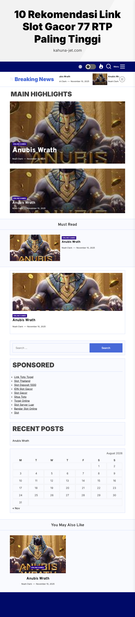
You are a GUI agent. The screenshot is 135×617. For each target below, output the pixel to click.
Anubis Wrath (60, 76)
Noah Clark (110, 81)
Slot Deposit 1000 (25, 385)
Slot (16, 412)
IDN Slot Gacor (23, 388)
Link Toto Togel (23, 377)
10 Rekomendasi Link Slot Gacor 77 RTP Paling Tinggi (67, 26)
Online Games (19, 144)
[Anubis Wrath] (98, 79)
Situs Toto (20, 396)
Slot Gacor (20, 392)
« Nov (16, 508)
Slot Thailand (22, 381)
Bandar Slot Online (25, 408)
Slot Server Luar (24, 404)
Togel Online (22, 400)
